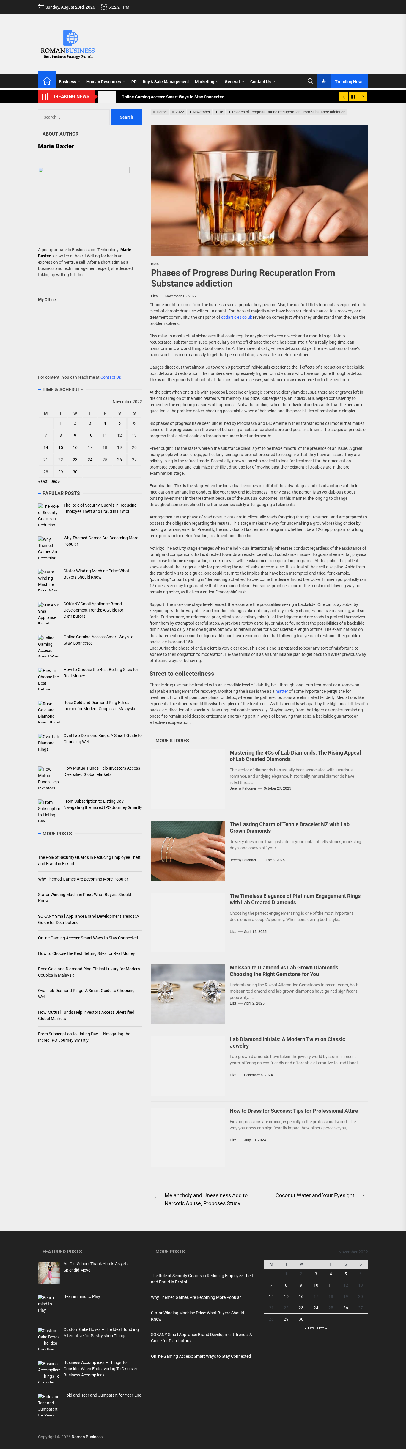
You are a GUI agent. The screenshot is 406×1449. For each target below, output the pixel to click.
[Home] (47, 82)
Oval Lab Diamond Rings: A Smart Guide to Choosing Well (86, 993)
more (155, 263)
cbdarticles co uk (236, 317)
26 (119, 459)
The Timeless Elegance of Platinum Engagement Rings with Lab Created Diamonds (295, 899)
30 (75, 471)
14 (45, 447)
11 (105, 435)
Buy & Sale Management (166, 81)
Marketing (204, 81)
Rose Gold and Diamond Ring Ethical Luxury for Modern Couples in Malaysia (89, 971)
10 (90, 435)
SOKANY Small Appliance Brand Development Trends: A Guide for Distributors (88, 919)
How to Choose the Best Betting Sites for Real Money (86, 953)
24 (90, 459)
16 (75, 447)
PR (134, 81)
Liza (154, 296)
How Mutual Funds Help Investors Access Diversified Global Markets (86, 1015)
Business (67, 81)
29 (60, 471)
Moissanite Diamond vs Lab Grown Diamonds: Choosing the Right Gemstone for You (285, 970)
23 (75, 459)
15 (60, 447)
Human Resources (103, 81)
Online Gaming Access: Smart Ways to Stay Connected (88, 938)
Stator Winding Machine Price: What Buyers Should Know (84, 897)
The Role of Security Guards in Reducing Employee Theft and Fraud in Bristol (89, 860)
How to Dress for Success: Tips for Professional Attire (294, 1111)
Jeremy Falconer (243, 788)
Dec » (55, 481)
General (232, 81)
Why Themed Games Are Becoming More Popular (83, 879)
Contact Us (260, 81)
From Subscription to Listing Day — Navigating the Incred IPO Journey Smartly (84, 1037)
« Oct (43, 481)
